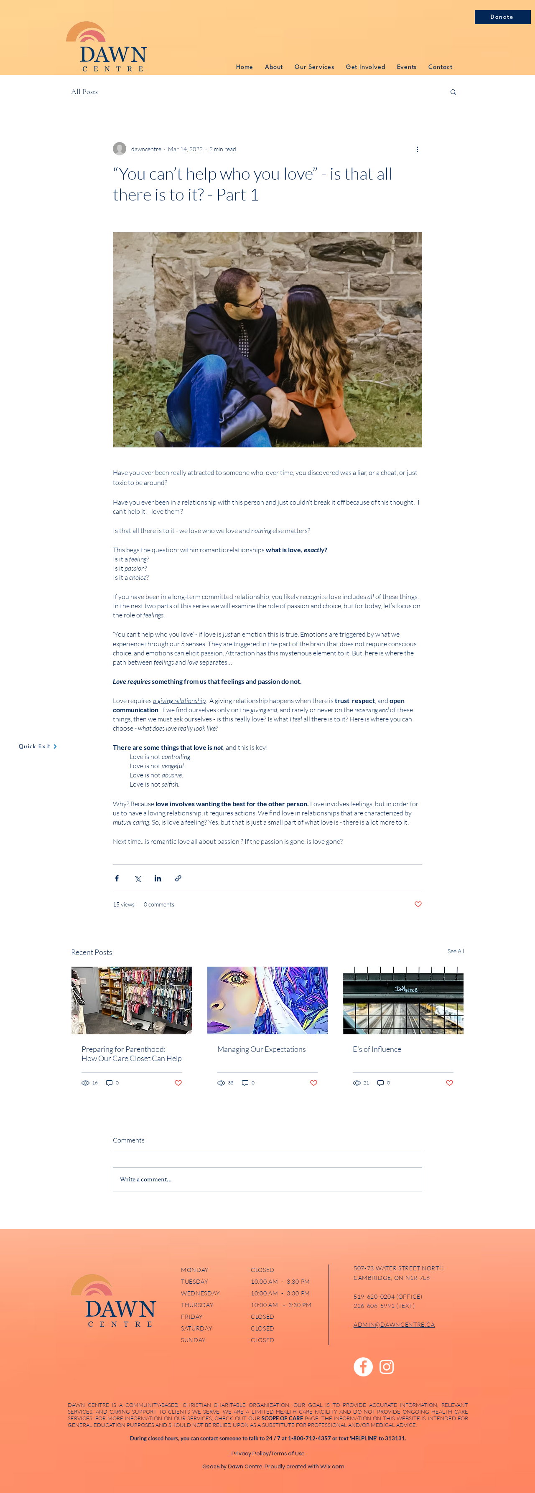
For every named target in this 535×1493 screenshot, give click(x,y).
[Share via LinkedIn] (158, 878)
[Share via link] (178, 878)
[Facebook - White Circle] (363, 1366)
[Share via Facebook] (117, 878)
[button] (453, 91)
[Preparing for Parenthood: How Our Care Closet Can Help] (131, 1000)
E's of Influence (377, 1049)
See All (456, 951)
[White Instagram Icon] (386, 1366)
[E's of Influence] (403, 1000)
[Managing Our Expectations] (267, 1000)
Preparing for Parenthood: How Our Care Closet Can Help (132, 1053)
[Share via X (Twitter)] (137, 878)
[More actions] (417, 149)
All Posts (84, 91)
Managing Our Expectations (261, 1049)
